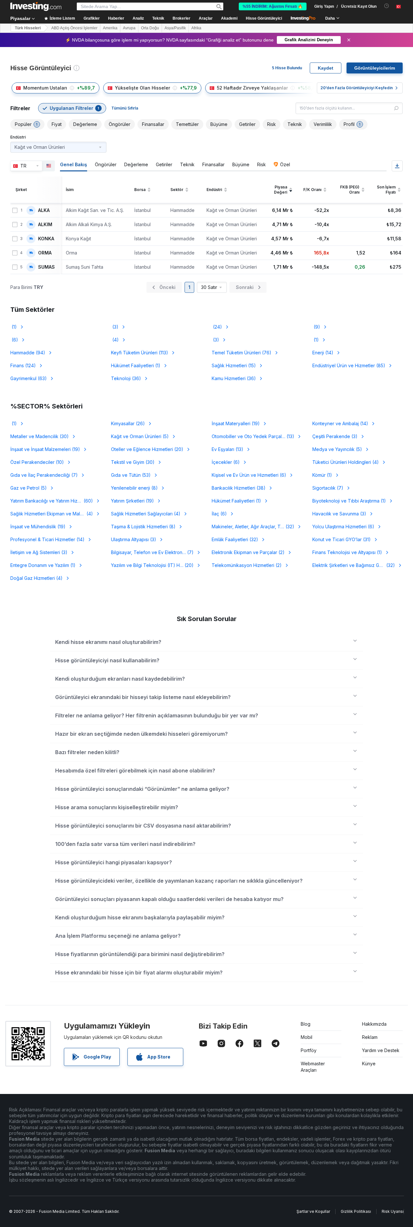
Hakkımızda (374, 1024)
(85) (348, 365)
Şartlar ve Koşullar (313, 1211)
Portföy (309, 1050)
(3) (114, 327)
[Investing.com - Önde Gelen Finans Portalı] (35, 6)
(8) (134, 488)
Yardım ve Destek (380, 1050)
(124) (23, 365)
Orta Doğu (150, 28)
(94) (27, 352)
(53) (131, 475)
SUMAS (46, 267)
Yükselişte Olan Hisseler (142, 88)
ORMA (45, 253)
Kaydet (325, 68)
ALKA (44, 210)
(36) (126, 378)
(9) (316, 327)
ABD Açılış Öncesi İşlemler (74, 28)
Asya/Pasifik (175, 28)
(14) (322, 352)
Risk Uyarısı (393, 1211)
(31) (341, 539)
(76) (241, 352)
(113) (139, 352)
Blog (305, 1024)
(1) (13, 327)
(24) (217, 327)
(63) (28, 378)
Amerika (110, 28)
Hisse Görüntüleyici (264, 18)
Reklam (370, 1037)
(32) (257, 526)
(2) (248, 552)
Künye (369, 1063)
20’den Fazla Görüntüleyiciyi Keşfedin (356, 87)
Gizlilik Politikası (356, 1211)
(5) (140, 436)
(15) (234, 365)
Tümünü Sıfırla (124, 108)
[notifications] (386, 6)
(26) (128, 423)
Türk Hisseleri (28, 28)
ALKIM (45, 224)
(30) (39, 436)
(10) (37, 462)
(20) (147, 449)
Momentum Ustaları (45, 88)
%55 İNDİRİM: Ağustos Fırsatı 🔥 (273, 6)
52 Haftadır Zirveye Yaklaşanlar (252, 88)
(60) (51, 500)
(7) (44, 475)
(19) (236, 423)
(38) (239, 488)
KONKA (46, 238)
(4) (115, 339)
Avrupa (129, 28)
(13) (253, 436)
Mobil (306, 1037)
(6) (14, 339)
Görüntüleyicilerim (374, 68)
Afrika (196, 28)
